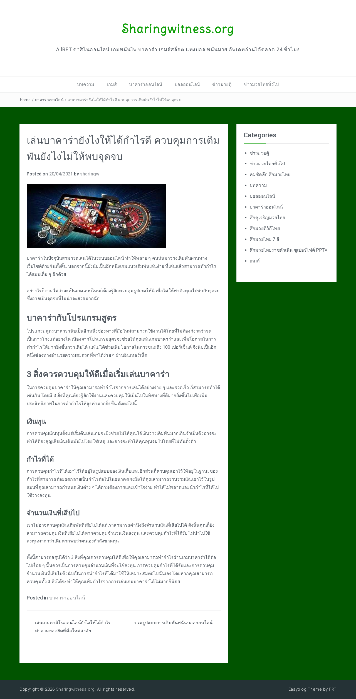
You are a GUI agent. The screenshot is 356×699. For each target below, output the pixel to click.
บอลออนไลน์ (187, 84)
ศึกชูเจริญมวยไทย (267, 217)
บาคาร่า (62, 331)
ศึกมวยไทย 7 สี (264, 239)
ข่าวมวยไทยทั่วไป (261, 84)
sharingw (89, 174)
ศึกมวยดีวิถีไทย (265, 228)
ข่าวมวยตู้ (221, 84)
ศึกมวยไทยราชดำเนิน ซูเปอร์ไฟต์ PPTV (289, 250)
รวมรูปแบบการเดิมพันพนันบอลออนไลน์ (173, 622)
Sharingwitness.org (178, 28)
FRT (333, 689)
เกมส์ (112, 84)
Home (25, 100)
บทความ (85, 84)
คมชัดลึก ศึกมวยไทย (270, 174)
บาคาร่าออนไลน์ (145, 84)
